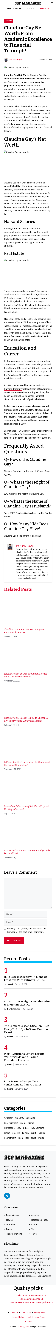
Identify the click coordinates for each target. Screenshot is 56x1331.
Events (23, 1122)
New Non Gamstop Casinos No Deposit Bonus (31, 1302)
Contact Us (26, 1312)
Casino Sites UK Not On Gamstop (31, 1295)
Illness (26, 1127)
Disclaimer (28, 1321)
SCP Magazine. (23, 1326)
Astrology (8, 1117)
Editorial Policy (18, 1317)
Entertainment (13, 8)
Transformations (14, 1233)
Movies (30, 8)
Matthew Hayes (16, 59)
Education (30, 1117)
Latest (7, 1132)
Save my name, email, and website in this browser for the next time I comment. (26, 930)
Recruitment (10, 1137)
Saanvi (10, 984)
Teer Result (30, 1137)
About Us (14, 1312)
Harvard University (13, 388)
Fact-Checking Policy (36, 1317)
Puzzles (41, 1132)
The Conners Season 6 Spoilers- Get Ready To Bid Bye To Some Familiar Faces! (26, 1029)
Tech (20, 1137)
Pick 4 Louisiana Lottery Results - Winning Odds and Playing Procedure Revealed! (25, 1057)
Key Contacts (37, 1127)
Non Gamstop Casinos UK (31, 1298)
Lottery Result (29, 1132)
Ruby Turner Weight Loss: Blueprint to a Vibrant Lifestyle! (27, 1003)
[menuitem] (28, 617)
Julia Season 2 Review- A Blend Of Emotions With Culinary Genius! (25, 978)
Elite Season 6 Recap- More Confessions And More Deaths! (23, 1083)
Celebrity (44, 8)
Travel (41, 1137)
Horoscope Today (12, 1127)
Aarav (9, 1064)
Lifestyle (16, 1132)
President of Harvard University (30, 78)
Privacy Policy (40, 1312)
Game (31, 1122)
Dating (9, 1229)
